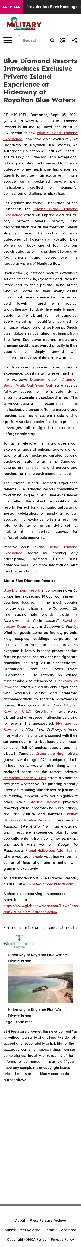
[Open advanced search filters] (62, 40)
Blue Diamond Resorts (22, 590)
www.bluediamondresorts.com (48, 884)
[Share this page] (74, 40)
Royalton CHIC (17, 711)
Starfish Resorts (44, 802)
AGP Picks (11, 7)
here (25, 565)
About (20, 1220)
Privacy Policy (62, 1239)
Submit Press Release (22, 1230)
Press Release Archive (48, 1220)
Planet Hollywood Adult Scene (51, 850)
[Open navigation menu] (7, 40)
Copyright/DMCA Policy (26, 1239)
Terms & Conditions (60, 1230)
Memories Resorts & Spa (24, 778)
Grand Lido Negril (51, 753)
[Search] (52, 40)
